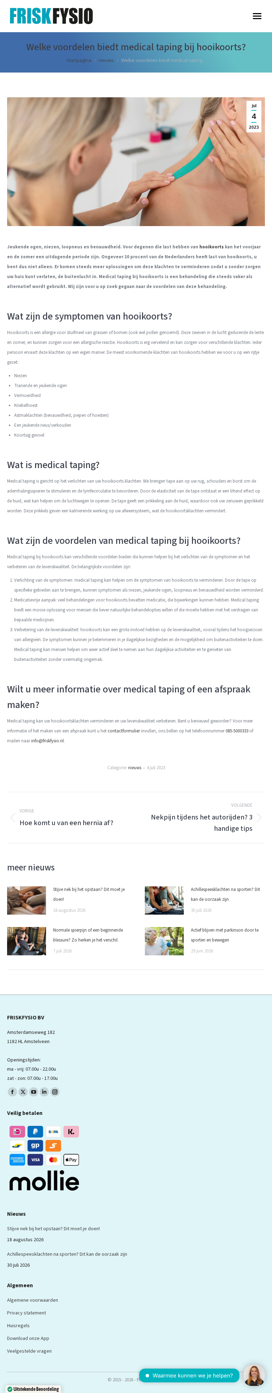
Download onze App (28, 1338)
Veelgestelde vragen (29, 1351)
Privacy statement (26, 1313)
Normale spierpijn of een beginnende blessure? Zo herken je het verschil (88, 935)
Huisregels (18, 1325)
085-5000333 (237, 731)
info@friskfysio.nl (47, 741)
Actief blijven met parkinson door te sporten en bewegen (225, 935)
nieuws (134, 768)
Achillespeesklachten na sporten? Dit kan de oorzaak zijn (225, 894)
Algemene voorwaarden (32, 1300)
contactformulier (124, 731)
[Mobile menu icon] (257, 16)
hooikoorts (211, 247)
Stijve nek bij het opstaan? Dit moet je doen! (89, 894)
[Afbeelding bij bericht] (26, 900)
